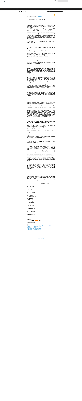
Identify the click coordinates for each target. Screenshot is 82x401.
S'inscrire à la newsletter (31, 222)
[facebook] (52, 0)
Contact (48, 8)
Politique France (40, 16)
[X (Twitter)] (54, 0)
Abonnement (43, 8)
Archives (38, 8)
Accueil (35, 8)
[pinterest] (55, 0)
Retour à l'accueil (41, 238)
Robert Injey (29, 5)
